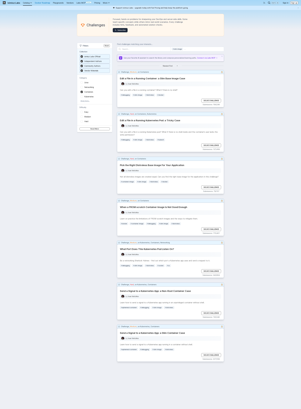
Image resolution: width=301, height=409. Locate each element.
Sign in (285, 3)
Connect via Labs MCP (206, 58)
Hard (132, 114)
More (105, 3)
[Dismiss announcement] (298, 7)
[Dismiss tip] (222, 56)
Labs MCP (83, 2)
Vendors (70, 3)
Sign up (294, 3)
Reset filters (94, 129)
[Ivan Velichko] (122, 84)
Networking (165, 243)
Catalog (26, 3)
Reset (107, 46)
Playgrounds (58, 3)
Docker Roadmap (42, 3)
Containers (144, 72)
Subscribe (121, 30)
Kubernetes (151, 114)
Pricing (97, 3)
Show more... (85, 101)
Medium (133, 72)
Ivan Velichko (133, 84)
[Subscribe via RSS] (264, 2)
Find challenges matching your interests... (135, 44)
